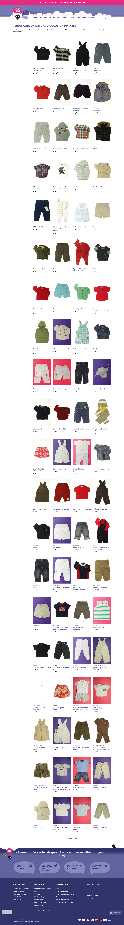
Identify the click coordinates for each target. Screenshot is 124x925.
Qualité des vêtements (21, 889)
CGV (36, 908)
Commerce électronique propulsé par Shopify (26, 921)
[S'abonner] (110, 889)
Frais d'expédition (19, 894)
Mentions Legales (40, 897)
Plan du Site (17, 900)
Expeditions (38, 905)
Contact (37, 894)
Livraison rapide (19, 891)
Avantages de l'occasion (65, 902)
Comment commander (64, 900)
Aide (57, 889)
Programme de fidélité (42, 889)
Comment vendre (62, 891)
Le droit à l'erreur (19, 897)
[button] (105, 18)
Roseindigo (21, 919)
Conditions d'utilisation (43, 911)
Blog (36, 891)
